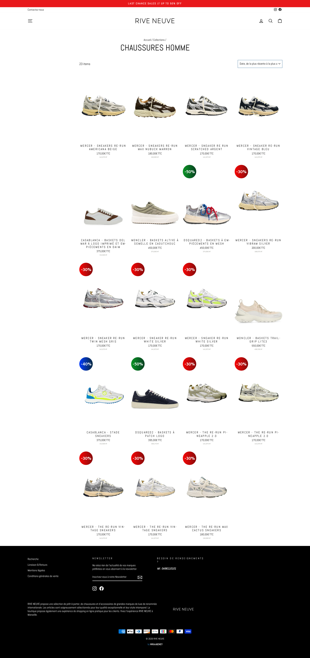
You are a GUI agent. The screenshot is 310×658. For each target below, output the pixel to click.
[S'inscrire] (140, 577)
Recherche (33, 559)
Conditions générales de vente (43, 576)
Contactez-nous (36, 9)
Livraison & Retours (37, 565)
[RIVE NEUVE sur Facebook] (101, 588)
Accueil (147, 40)
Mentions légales (36, 570)
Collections (159, 40)
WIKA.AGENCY (156, 644)
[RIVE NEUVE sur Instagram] (94, 588)
